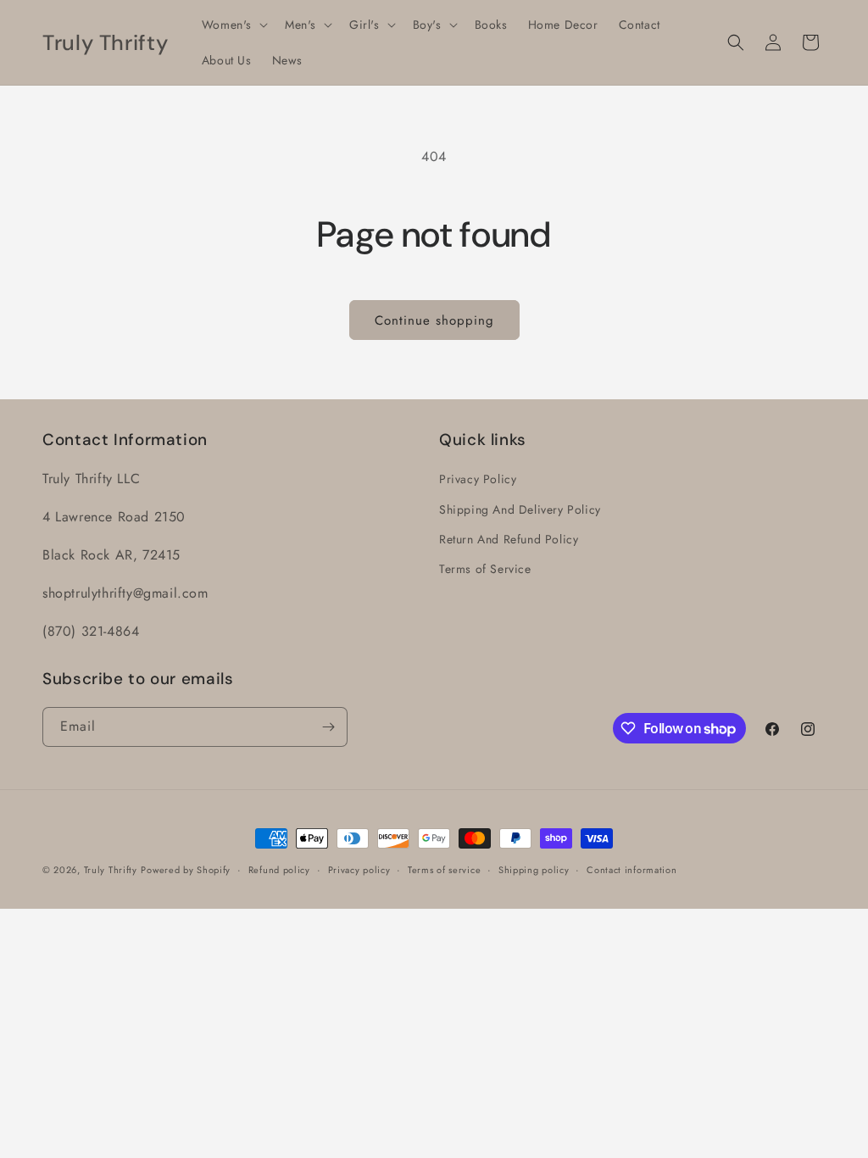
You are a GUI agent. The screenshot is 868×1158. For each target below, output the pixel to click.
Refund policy (279, 870)
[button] (233, 24)
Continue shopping (434, 320)
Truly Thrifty (110, 870)
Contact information (631, 870)
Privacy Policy (477, 478)
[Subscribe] (328, 727)
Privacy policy (359, 870)
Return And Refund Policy (508, 539)
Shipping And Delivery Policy (520, 509)
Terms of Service (485, 568)
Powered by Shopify (186, 870)
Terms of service (444, 870)
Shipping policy (534, 870)
